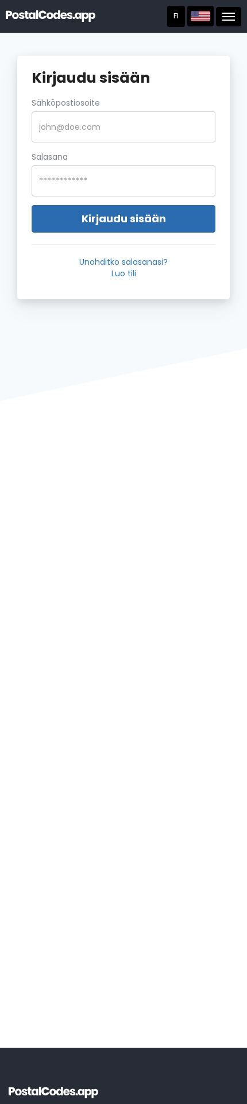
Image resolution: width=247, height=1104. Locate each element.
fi (176, 15)
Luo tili (123, 273)
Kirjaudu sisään (124, 218)
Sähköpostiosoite (66, 103)
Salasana (50, 157)
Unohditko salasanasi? (123, 262)
